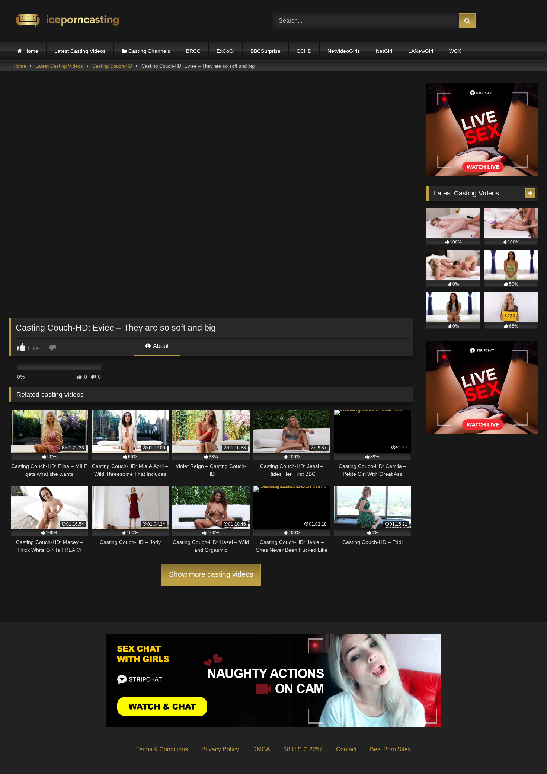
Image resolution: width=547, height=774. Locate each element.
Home (31, 51)
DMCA (261, 749)
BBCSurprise (265, 51)
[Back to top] (524, 752)
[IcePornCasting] (66, 21)
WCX (455, 51)
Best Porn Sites (390, 749)
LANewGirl (420, 51)
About (160, 346)
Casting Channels (149, 51)
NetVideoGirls (343, 51)
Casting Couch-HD (112, 66)
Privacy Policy (220, 749)
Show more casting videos (211, 574)
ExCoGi (225, 51)
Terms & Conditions (162, 749)
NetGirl (384, 51)
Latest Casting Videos (80, 51)
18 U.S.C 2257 (303, 749)
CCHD (304, 51)
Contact (346, 749)
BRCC (193, 51)
